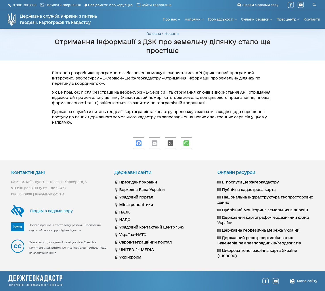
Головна (153, 34)
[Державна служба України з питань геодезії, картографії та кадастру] (35, 281)
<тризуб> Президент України (135, 182)
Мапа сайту (306, 281)
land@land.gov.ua (49, 194)
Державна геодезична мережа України (260, 230)
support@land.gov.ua (66, 230)
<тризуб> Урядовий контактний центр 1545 (149, 227)
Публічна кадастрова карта (248, 189)
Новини (171, 34)
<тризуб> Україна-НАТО (130, 234)
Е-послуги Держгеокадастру (250, 182)
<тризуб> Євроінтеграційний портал (143, 242)
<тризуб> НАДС (122, 219)
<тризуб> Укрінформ (127, 257)
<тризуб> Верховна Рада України (139, 189)
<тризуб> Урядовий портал (133, 197)
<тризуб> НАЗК (122, 212)
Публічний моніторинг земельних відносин (264, 210)
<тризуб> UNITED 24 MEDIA (134, 250)
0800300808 (21, 194)
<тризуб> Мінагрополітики (133, 204)
